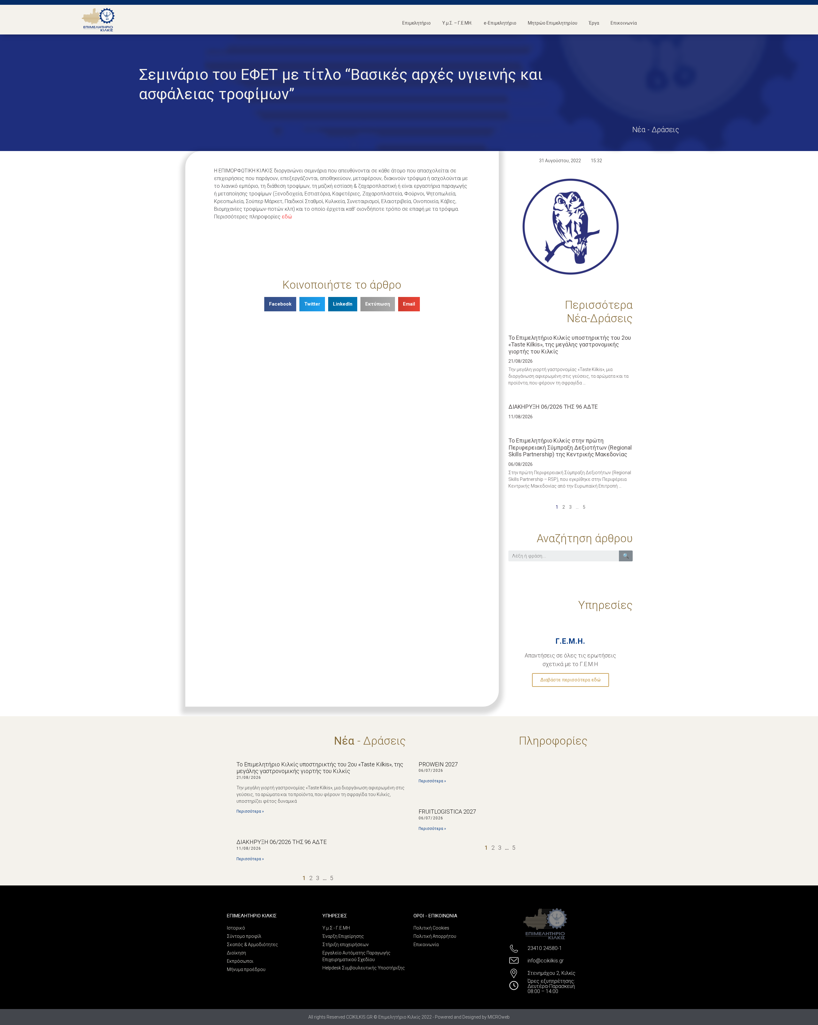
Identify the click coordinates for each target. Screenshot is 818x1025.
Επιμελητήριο (416, 23)
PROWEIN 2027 (438, 764)
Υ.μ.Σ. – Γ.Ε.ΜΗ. (457, 23)
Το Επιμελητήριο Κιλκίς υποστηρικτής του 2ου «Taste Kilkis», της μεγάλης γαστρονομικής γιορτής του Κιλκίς (569, 344)
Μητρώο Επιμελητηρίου (552, 23)
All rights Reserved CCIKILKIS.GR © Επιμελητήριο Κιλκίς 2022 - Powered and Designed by (398, 1017)
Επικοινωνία (624, 23)
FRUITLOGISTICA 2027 (447, 811)
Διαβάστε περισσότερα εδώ (570, 680)
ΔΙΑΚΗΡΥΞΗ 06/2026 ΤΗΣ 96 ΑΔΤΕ (553, 406)
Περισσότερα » (250, 811)
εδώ (287, 217)
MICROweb (499, 1017)
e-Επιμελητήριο (500, 23)
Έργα (594, 23)
